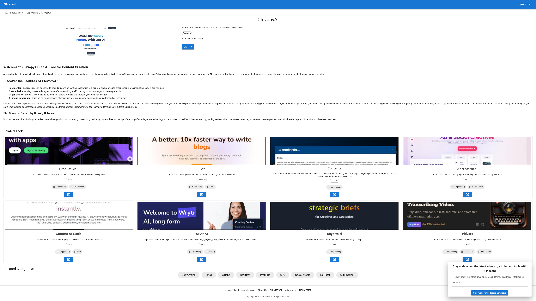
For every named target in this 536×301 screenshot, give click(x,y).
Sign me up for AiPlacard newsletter (489, 293)
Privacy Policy (231, 290)
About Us (262, 290)
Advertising (290, 290)
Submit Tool (525, 4)
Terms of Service (247, 290)
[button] (60, 187)
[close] (528, 265)
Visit (186, 47)
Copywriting (32, 12)
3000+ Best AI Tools (13, 12)
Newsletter (305, 290)
